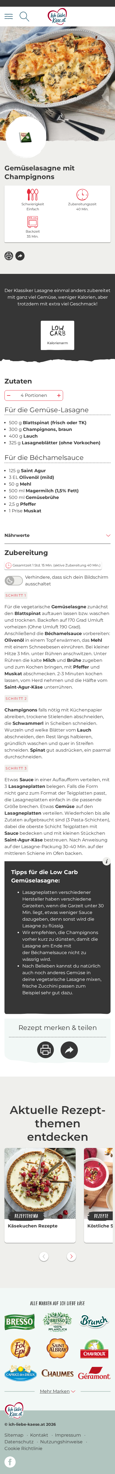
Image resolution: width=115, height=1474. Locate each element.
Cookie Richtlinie (23, 1448)
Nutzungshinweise (62, 1441)
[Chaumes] (57, 1373)
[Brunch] (94, 1321)
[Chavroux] (94, 1348)
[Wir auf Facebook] (10, 1463)
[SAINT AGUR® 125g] (25, 137)
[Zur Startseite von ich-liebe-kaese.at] (57, 17)
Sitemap (14, 1435)
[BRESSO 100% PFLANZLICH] (57, 1322)
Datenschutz (19, 1441)
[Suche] (24, 16)
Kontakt (39, 1435)
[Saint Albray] (57, 1348)
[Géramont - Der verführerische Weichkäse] (94, 1373)
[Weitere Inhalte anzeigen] (71, 1256)
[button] (20, 255)
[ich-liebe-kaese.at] (14, 1410)
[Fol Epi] (21, 1348)
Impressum (68, 1435)
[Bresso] (20, 1321)
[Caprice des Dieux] (20, 1373)
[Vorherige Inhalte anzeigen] (44, 1256)
